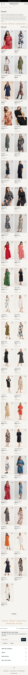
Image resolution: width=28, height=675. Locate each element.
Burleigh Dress (4, 368)
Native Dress (17, 50)
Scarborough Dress (18, 577)
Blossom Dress (4, 260)
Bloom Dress (17, 526)
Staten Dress (4, 501)
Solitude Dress (4, 602)
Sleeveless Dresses (10, 623)
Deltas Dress (17, 552)
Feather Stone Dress (19, 101)
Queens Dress (17, 207)
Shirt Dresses (19, 623)
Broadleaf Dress (18, 395)
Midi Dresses (11, 23)
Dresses (10, 7)
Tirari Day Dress (18, 75)
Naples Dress (4, 207)
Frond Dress (17, 341)
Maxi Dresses (4, 23)
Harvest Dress (4, 126)
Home (2, 7)
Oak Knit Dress (18, 126)
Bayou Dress (3, 101)
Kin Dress (3, 153)
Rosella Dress (4, 50)
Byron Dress (17, 314)
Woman (6, 7)
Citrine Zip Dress (18, 475)
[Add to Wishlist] (12, 31)
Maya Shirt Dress (18, 501)
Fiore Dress (3, 448)
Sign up (23, 639)
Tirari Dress (3, 395)
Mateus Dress (4, 341)
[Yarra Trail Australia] (14, 4)
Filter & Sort (3, 27)
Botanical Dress (4, 75)
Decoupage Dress (5, 233)
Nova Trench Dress (5, 180)
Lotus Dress (3, 314)
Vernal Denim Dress (19, 448)
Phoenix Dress (17, 368)
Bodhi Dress (3, 577)
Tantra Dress (3, 526)
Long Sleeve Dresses (20, 23)
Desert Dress (4, 421)
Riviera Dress (17, 287)
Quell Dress (17, 233)
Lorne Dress (3, 475)
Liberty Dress (17, 260)
